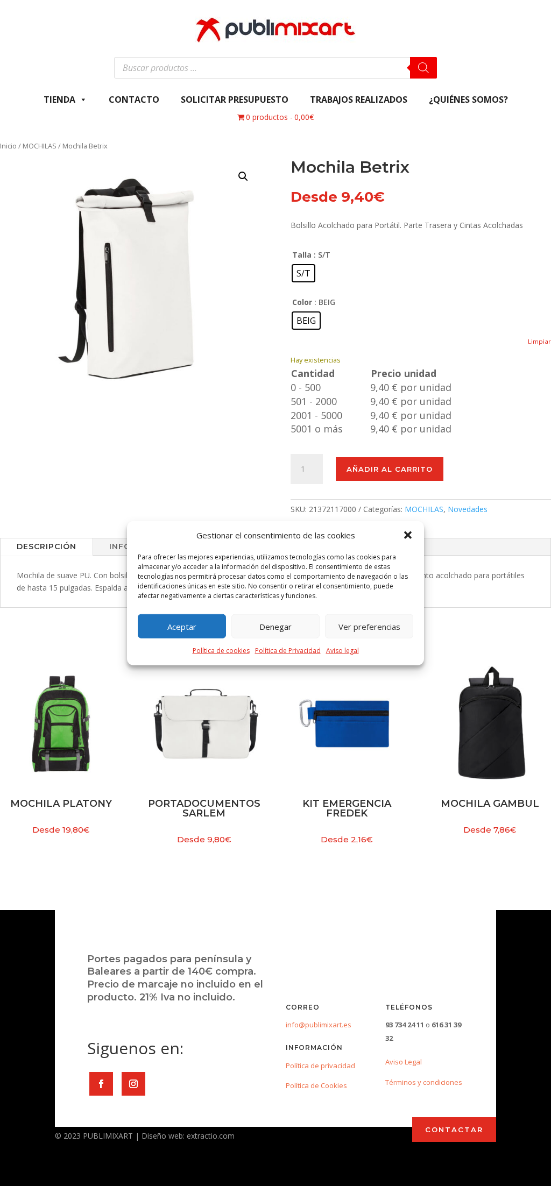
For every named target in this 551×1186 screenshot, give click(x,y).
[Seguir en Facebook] (101, 1084)
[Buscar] (423, 68)
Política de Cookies (316, 1085)
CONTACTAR (454, 1129)
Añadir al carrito (390, 469)
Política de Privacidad (288, 650)
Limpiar (539, 341)
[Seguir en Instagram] (133, 1084)
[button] (407, 535)
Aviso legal (342, 650)
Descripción (46, 546)
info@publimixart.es (318, 1024)
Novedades (468, 509)
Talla (302, 255)
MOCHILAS (39, 146)
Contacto (134, 99)
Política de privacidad (320, 1065)
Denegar (275, 626)
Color (302, 302)
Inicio (8, 146)
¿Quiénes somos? (468, 99)
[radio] (303, 273)
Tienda (59, 99)
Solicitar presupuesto (234, 99)
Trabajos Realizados (358, 99)
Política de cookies (221, 650)
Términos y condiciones (423, 1082)
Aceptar (181, 626)
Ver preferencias (369, 626)
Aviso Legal (403, 1062)
